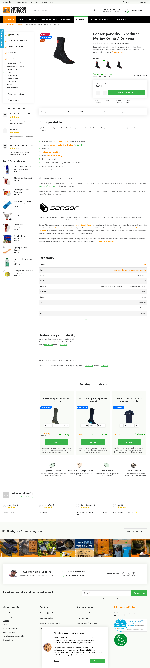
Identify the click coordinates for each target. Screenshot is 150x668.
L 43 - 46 (65, 426)
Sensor (127, 102)
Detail (56, 442)
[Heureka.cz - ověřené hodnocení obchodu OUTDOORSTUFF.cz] (130, 625)
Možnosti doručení (142, 75)
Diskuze (91, 112)
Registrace (142, 2)
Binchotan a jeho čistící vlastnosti (50, 623)
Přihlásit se (139, 593)
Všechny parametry (92, 319)
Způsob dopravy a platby (10, 628)
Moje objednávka (8, 640)
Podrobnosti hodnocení (121, 43)
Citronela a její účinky (47, 613)
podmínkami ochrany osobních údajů (113, 599)
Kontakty (44, 2)
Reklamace (34, 2)
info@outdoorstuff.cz (76, 571)
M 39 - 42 (56, 426)
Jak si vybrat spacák (83, 618)
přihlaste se (48, 344)
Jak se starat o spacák (84, 613)
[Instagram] (133, 574)
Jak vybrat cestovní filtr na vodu (87, 623)
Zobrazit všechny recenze (30, 497)
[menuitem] (9, 19)
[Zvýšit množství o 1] (105, 93)
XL (132, 426)
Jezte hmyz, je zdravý (46, 618)
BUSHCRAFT (13, 53)
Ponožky (10, 72)
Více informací (81, 655)
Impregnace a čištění (13, 63)
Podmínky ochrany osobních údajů (14, 636)
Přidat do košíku (126, 93)
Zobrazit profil (134, 531)
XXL (136, 426)
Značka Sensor (103, 112)
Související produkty (121, 112)
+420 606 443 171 (111, 9)
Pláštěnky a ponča (13, 69)
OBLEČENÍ (12, 59)
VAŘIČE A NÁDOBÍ (15, 47)
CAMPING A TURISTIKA (17, 41)
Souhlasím (97, 661)
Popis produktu (46, 112)
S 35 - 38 (48, 426)
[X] (128, 574)
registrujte (63, 344)
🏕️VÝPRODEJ (13, 35)
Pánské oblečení (12, 75)
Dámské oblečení (12, 78)
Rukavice (10, 84)
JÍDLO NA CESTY (15, 100)
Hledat (94, 10)
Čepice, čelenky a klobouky (15, 66)
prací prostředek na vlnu (48, 186)
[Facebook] (123, 574)
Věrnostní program (21, 2)
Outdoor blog (7, 2)
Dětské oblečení (12, 81)
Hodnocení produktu (76, 112)
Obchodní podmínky (9, 632)
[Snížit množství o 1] (98, 93)
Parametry (60, 112)
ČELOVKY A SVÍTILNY (17, 94)
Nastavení (56, 661)
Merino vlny (79, 145)
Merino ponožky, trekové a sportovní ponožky (129, 270)
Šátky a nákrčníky (12, 87)
